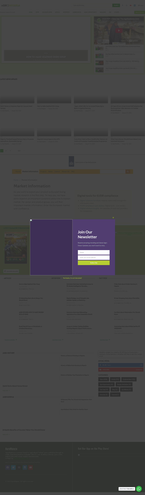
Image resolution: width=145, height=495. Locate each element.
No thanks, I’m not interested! (72, 278)
